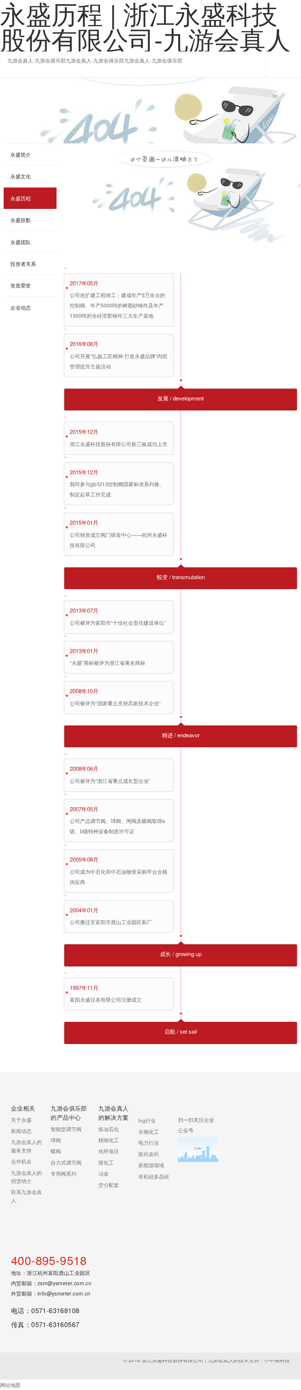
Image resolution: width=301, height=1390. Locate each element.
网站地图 (10, 1385)
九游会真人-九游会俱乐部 (36, 60)
